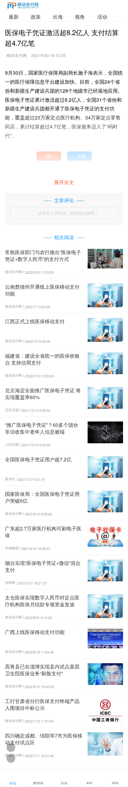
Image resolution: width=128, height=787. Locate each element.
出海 (58, 16)
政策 (36, 16)
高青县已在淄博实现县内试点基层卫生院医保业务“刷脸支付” (42, 670)
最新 (14, 16)
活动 (102, 16)
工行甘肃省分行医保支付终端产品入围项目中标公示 (42, 704)
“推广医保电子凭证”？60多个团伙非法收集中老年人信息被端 (41, 428)
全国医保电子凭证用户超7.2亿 (38, 459)
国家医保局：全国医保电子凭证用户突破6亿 (42, 497)
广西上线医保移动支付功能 (35, 632)
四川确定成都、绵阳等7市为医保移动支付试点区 (43, 739)
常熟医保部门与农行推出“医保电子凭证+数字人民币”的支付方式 (43, 256)
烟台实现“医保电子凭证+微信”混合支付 (42, 566)
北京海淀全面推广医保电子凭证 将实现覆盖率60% (43, 394)
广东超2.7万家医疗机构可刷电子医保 (43, 532)
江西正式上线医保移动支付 (35, 321)
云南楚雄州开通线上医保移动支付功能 (42, 290)
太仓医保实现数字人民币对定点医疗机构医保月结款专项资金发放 (42, 601)
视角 (80, 16)
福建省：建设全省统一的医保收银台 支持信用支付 (42, 359)
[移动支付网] (23, 6)
